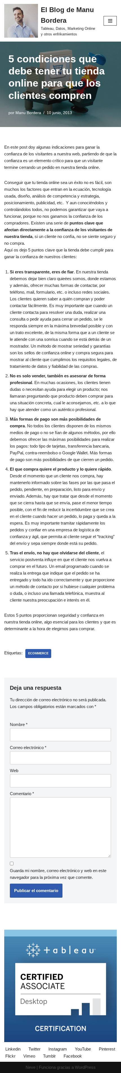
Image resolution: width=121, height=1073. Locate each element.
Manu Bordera (28, 113)
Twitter (34, 1049)
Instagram (57, 1049)
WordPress (85, 1067)
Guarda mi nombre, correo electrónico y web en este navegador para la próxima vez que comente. (58, 874)
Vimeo (29, 1056)
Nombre (19, 724)
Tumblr (49, 1056)
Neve (30, 1067)
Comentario (22, 793)
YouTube (83, 1049)
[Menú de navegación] (110, 21)
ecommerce (38, 653)
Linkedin (13, 1049)
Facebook (73, 1056)
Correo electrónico (28, 747)
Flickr (10, 1056)
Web (14, 770)
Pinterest (107, 1049)
